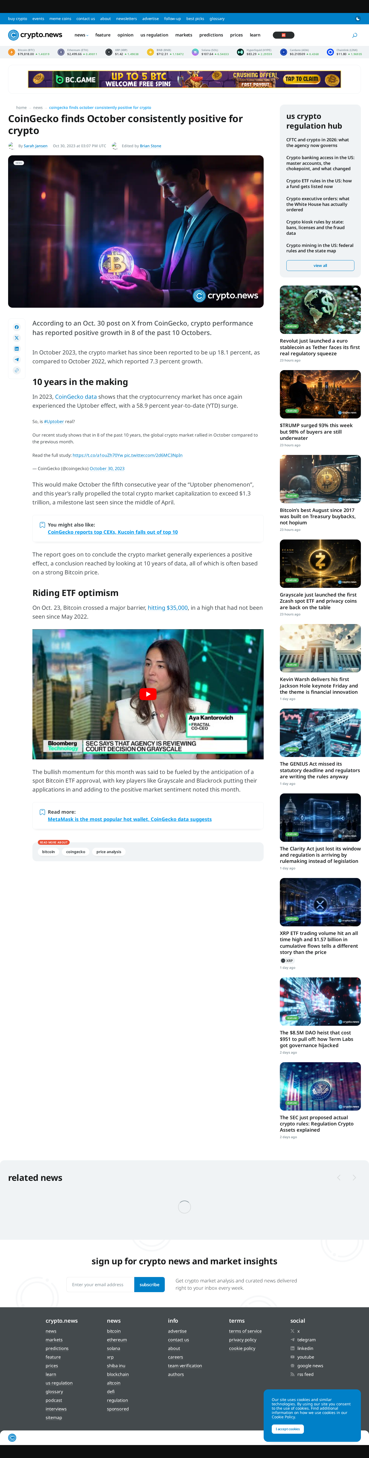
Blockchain (118, 1374)
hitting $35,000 (168, 607)
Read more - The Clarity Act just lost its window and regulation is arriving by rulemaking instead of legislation (320, 817)
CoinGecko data (76, 396)
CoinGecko (75, 851)
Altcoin (113, 1383)
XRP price (122, 52)
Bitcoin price (28, 52)
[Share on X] (17, 338)
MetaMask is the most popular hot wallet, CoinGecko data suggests (130, 819)
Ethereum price (77, 52)
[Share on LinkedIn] (17, 349)
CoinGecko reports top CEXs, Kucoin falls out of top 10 (113, 532)
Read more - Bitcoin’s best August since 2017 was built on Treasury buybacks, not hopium (320, 479)
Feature (102, 35)
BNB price (165, 52)
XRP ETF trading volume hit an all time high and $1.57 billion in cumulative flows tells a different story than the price (319, 942)
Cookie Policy (242, 1348)
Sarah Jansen (36, 145)
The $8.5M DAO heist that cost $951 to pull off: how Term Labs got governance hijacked (316, 1038)
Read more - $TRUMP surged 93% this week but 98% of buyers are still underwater (320, 394)
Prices (236, 35)
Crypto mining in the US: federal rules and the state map (320, 248)
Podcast (54, 1400)
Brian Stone (150, 145)
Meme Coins (60, 18)
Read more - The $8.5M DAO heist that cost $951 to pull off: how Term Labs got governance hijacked (320, 1001)
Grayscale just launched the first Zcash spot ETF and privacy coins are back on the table (318, 601)
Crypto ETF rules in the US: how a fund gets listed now (319, 183)
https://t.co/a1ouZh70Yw (98, 455)
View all (320, 265)
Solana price (210, 52)
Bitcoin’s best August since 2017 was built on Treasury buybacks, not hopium (318, 516)
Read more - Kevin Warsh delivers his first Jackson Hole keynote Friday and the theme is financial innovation (320, 648)
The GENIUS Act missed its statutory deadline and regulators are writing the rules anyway (320, 770)
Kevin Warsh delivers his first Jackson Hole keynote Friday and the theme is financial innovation (319, 685)
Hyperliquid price (254, 52)
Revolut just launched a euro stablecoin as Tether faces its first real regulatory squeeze (320, 347)
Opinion (125, 35)
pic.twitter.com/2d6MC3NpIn (153, 455)
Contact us (85, 18)
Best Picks (195, 18)
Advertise (150, 18)
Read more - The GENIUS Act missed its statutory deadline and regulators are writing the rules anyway (320, 733)
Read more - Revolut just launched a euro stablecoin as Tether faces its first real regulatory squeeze (320, 310)
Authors (176, 1374)
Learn (255, 35)
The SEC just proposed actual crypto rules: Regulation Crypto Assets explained (317, 1123)
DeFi (111, 1392)
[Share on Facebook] (17, 327)
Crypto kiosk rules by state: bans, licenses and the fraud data (315, 227)
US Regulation (154, 35)
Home (21, 107)
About (105, 18)
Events (38, 18)
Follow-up (172, 18)
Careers (175, 1357)
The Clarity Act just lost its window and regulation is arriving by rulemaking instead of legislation (320, 854)
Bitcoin (48, 851)
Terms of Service (245, 1331)
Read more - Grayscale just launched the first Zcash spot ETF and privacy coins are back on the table (320, 563)
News (80, 35)
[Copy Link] (17, 370)
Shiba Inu (116, 1366)
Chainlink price (344, 52)
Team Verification (185, 1366)
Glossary (217, 18)
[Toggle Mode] (358, 19)
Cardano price (299, 52)
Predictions (211, 35)
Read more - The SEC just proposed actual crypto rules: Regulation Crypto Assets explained (320, 1086)
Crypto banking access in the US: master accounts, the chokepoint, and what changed (320, 163)
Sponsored (118, 1409)
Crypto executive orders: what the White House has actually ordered (318, 204)
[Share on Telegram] (17, 360)
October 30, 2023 (107, 468)
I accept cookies (288, 1429)
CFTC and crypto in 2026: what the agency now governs (317, 142)
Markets (183, 35)
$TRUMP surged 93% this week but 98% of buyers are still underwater (316, 431)
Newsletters (126, 18)
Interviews (56, 1409)
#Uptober (54, 421)
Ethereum (117, 1340)
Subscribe (149, 1285)
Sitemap (54, 1417)
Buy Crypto (17, 18)
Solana (113, 1348)
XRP (287, 960)
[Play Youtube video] (148, 694)
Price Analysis (108, 851)
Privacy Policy (242, 1340)
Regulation (117, 1400)
